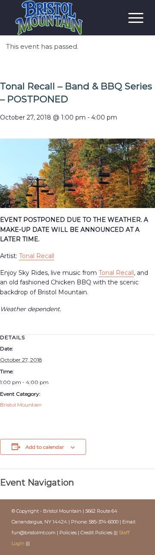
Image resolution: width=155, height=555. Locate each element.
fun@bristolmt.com (34, 533)
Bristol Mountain (21, 404)
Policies (68, 533)
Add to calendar (44, 447)
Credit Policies (96, 533)
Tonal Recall (36, 256)
